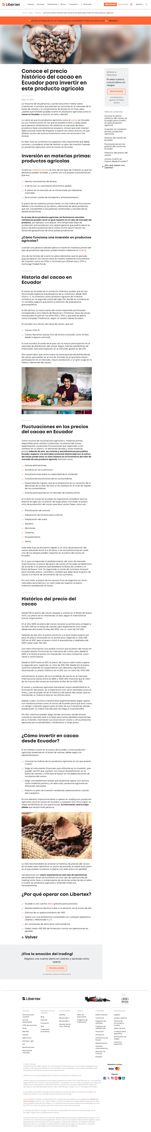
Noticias (44, 1020)
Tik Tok (120, 1078)
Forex (24, 1028)
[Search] (146, 4)
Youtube (116, 1078)
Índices (25, 1035)
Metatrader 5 (64, 1021)
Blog (30, 13)
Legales (117, 1015)
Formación (45, 1023)
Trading (30, 4)
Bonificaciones (28, 1047)
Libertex (62, 1015)
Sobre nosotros (101, 1015)
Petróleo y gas (28, 1041)
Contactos (100, 1018)
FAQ (42, 1026)
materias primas (40, 170)
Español (139, 4)
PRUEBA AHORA (56, 968)
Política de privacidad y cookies (119, 1023)
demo (50, 904)
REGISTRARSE (116, 91)
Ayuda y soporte (120, 1018)
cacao (74, 120)
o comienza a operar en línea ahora (57, 974)
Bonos (63, 4)
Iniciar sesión (123, 4)
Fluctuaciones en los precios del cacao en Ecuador (115, 146)
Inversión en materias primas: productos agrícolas (115, 131)
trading (82, 250)
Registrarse (110, 4)
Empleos (99, 1057)
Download (87, 4)
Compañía (73, 4)
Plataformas (52, 4)
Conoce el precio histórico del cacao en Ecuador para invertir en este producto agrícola (115, 120)
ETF (23, 1044)
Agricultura (26, 1038)
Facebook (104, 1078)
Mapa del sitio (119, 1028)
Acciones (40, 4)
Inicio (24, 13)
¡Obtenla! (113, 20)
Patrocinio (100, 1031)
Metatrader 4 (64, 1018)
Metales (25, 1031)
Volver (31, 937)
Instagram (112, 1078)
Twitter (108, 1078)
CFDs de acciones (29, 1025)
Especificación (101, 1043)
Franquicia (100, 1035)
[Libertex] (11, 4)
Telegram (123, 1078)
